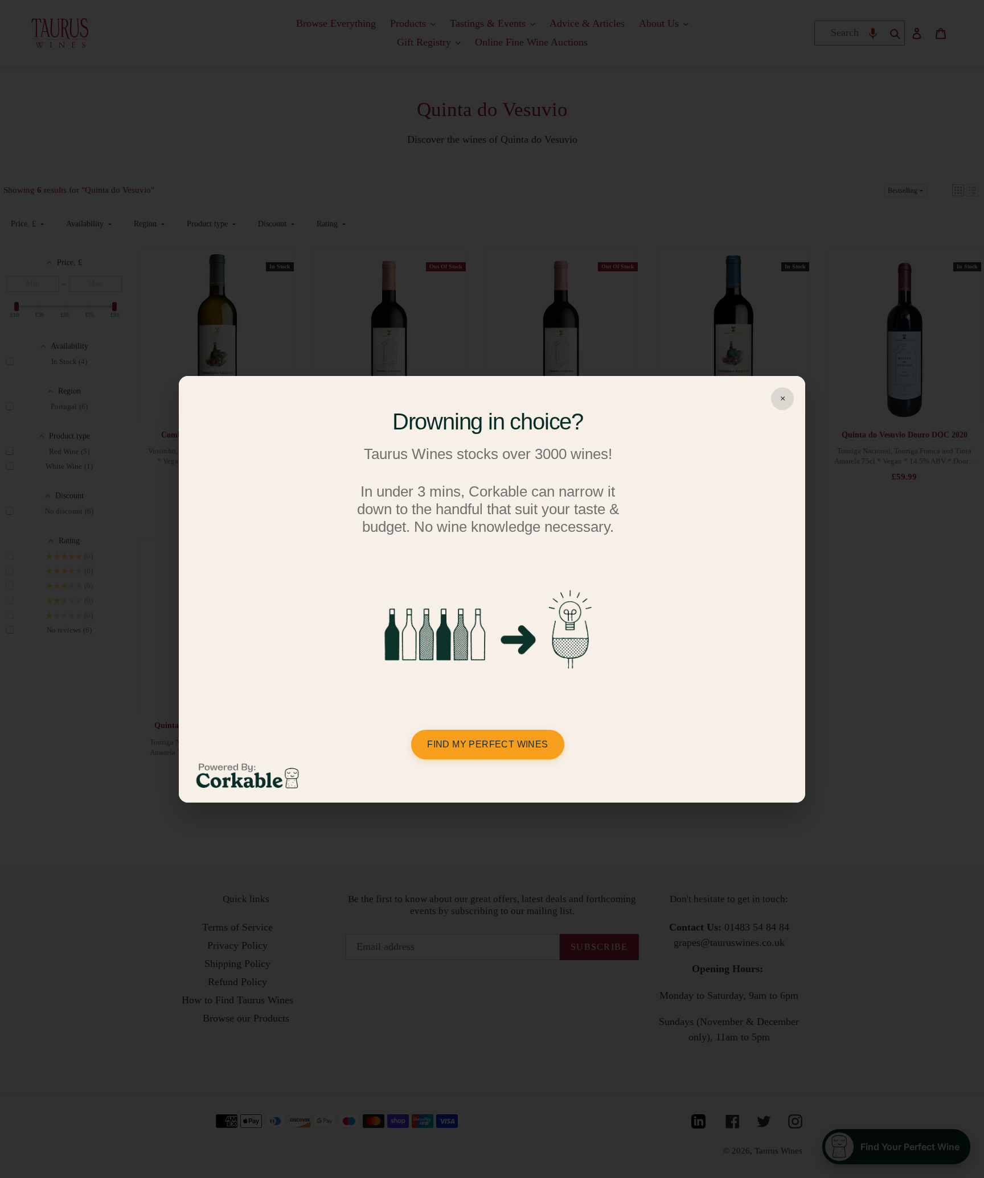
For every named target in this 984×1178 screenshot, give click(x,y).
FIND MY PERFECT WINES (487, 744)
